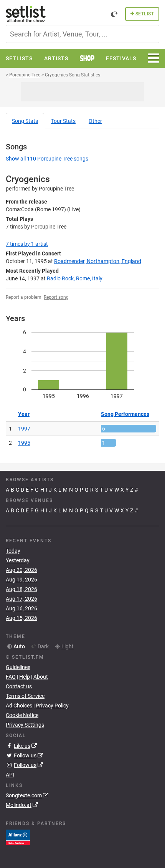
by (27, 244)
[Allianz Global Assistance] (18, 837)
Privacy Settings (25, 725)
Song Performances (125, 414)
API (10, 775)
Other (95, 121)
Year (24, 414)
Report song (56, 297)
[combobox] (82, 34)
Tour (63, 121)
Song (25, 121)
